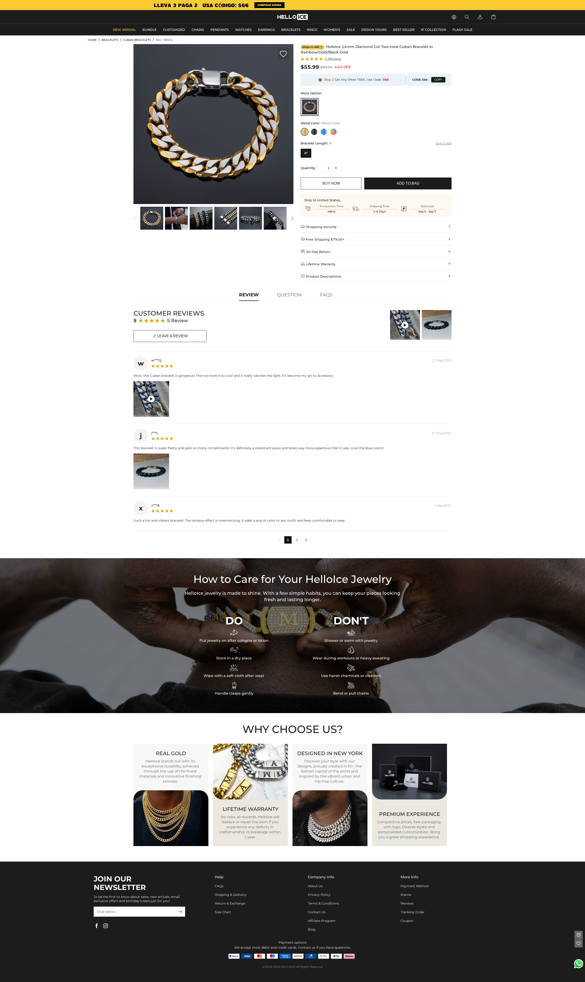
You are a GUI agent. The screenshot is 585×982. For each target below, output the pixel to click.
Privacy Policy (319, 895)
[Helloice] (292, 5)
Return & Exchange (230, 903)
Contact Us (317, 912)
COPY (438, 79)
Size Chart (223, 912)
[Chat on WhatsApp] (578, 963)
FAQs (219, 886)
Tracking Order (413, 912)
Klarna (406, 895)
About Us (315, 886)
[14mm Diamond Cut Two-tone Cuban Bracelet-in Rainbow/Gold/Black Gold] (309, 106)
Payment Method (414, 886)
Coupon (407, 921)
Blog (312, 929)
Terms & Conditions (323, 903)
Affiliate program (321, 921)
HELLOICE (288, 967)
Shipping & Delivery (230, 895)
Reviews (407, 903)
